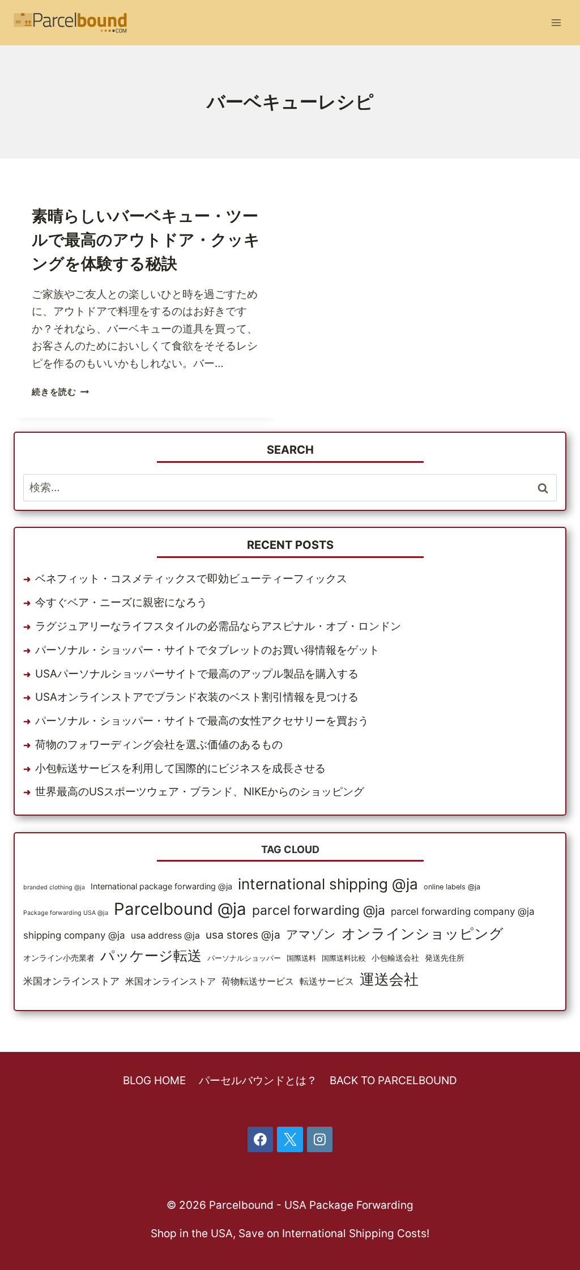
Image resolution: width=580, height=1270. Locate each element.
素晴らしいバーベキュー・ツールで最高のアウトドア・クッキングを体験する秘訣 (146, 239)
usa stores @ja (243, 934)
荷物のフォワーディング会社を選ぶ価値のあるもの (159, 744)
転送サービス (327, 981)
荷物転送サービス (257, 981)
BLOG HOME (154, 1080)
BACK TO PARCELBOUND (393, 1080)
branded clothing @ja (54, 887)
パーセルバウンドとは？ (258, 1080)
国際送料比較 (344, 958)
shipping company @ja (74, 935)
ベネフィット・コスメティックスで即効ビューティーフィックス (191, 578)
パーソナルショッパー (244, 958)
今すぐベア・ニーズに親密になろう (121, 602)
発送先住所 (444, 957)
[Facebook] (261, 1140)
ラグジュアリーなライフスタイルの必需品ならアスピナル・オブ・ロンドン (218, 626)
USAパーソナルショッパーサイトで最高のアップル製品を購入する (197, 673)
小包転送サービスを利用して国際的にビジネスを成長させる (180, 768)
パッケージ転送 (151, 955)
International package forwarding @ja (161, 886)
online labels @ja (452, 887)
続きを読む (60, 391)
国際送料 (301, 958)
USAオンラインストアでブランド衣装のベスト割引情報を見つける (197, 697)
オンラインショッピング (423, 933)
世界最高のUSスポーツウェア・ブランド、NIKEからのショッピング (199, 791)
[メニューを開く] (555, 22)
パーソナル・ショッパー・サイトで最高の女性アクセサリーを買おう (202, 720)
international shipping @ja (328, 884)
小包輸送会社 (395, 957)
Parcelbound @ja (180, 909)
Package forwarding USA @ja (65, 913)
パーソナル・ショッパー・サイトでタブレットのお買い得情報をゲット (207, 650)
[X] (290, 1140)
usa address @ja (165, 935)
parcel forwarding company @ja (463, 911)
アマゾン (311, 934)
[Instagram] (320, 1140)
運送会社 (389, 979)
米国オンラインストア (71, 981)
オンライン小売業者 (59, 957)
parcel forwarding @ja (318, 910)
